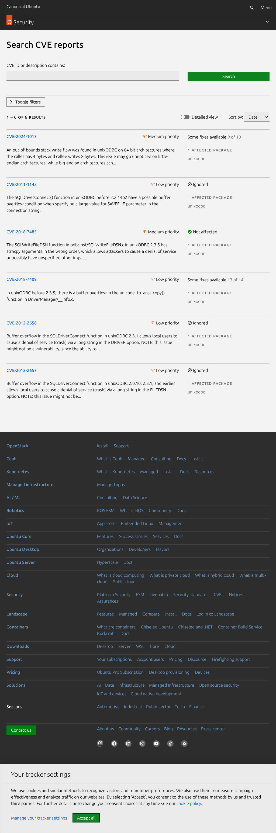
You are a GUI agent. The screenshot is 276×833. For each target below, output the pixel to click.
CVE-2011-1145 (21, 184)
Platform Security (113, 594)
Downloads (17, 646)
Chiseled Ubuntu (157, 626)
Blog (168, 728)
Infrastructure (131, 685)
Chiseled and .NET (195, 626)
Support (121, 445)
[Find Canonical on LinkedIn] (129, 744)
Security (14, 594)
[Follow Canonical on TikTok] (171, 744)
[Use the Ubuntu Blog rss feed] (185, 744)
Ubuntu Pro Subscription (120, 672)
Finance (196, 706)
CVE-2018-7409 (21, 279)
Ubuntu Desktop (22, 549)
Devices (202, 672)
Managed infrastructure (29, 484)
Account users (150, 659)
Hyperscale (107, 562)
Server (124, 646)
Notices (236, 594)
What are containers (116, 626)
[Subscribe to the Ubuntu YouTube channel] (157, 744)
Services (161, 536)
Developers (140, 549)
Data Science (135, 497)
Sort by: (236, 117)
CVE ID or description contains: (35, 65)
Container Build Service (240, 626)
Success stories (133, 536)
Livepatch (159, 594)
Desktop (105, 646)
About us (105, 728)
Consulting (161, 458)
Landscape (16, 613)
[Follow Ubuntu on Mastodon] (101, 744)
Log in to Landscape (215, 613)
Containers (17, 626)
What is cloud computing (120, 575)
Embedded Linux (137, 523)
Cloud (12, 575)
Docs (181, 458)
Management (171, 523)
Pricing (175, 659)
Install (102, 445)
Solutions (15, 685)
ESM (140, 594)
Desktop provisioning (169, 672)
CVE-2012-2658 (21, 322)
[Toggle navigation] (267, 21)
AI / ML (13, 497)
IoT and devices (111, 693)
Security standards (190, 594)
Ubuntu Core (19, 536)
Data (109, 685)
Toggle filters (28, 101)
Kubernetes (17, 471)
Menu (266, 7)
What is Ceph (109, 458)
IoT (9, 523)
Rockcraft (106, 633)
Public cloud (124, 581)
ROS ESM (106, 510)
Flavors (163, 549)
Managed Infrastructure (171, 685)
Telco (180, 706)
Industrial (133, 706)
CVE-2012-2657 (21, 370)
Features (105, 536)
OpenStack (17, 445)
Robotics (15, 510)
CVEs (218, 594)
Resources (204, 471)
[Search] (252, 7)
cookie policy (189, 803)
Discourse (197, 659)
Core (154, 646)
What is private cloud (170, 575)
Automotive (108, 706)
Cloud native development (156, 693)
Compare (151, 613)
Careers (152, 728)
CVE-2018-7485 (21, 231)
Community (160, 510)
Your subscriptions (114, 659)
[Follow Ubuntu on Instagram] (143, 744)
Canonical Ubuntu (23, 6)
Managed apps (111, 484)
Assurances (107, 601)
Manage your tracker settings (39, 817)
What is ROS (131, 510)
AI (99, 685)
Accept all (86, 817)
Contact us (21, 730)
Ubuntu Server (20, 562)
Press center (213, 728)
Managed (137, 458)
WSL (140, 646)
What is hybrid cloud (214, 575)
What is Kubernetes (116, 471)
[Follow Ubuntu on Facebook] (115, 744)
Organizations (110, 549)
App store (106, 523)
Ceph (11, 458)
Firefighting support (231, 659)
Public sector (158, 706)
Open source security (219, 685)
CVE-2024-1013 (21, 136)
